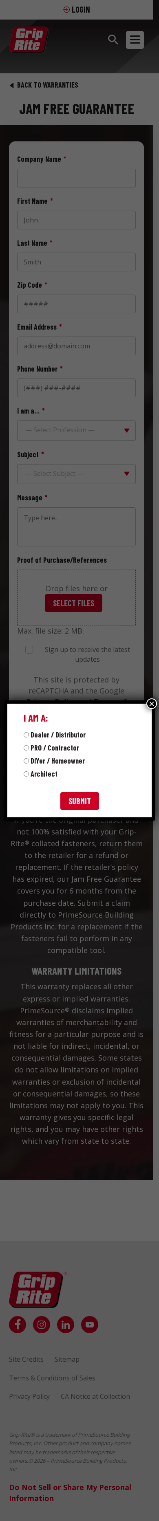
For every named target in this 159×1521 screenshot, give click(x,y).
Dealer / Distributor (58, 734)
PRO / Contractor (55, 747)
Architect (44, 773)
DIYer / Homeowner (58, 760)
